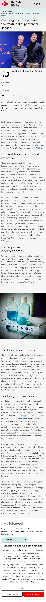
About (22, 588)
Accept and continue (33, 594)
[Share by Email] (18, 95)
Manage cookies (12, 594)
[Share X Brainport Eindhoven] (8, 95)
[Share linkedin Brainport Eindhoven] (13, 95)
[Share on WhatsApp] (23, 95)
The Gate (4, 11)
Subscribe (8, 540)
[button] (39, 3)
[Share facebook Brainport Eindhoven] (3, 95)
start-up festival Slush (19, 418)
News (11, 11)
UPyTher (39, 148)
